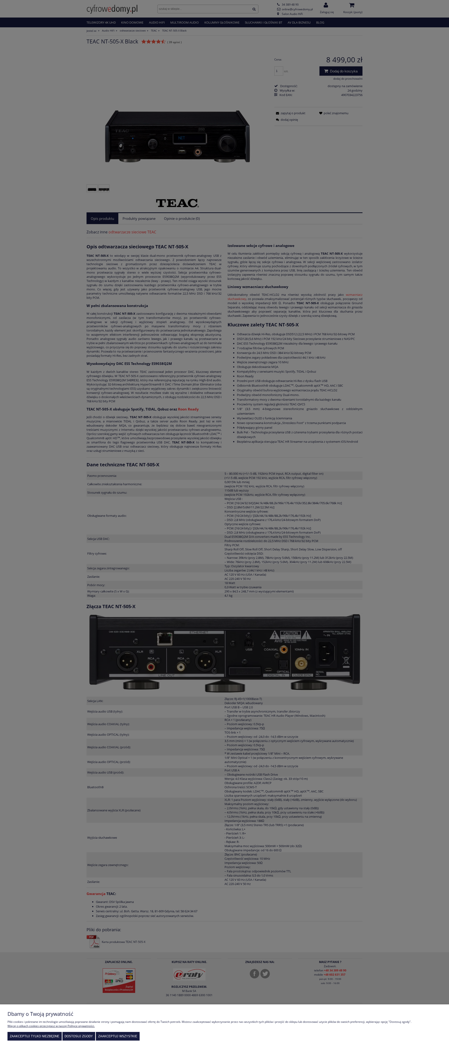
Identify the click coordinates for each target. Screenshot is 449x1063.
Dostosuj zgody (79, 1036)
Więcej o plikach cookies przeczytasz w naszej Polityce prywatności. (51, 1026)
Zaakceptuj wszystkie (117, 1036)
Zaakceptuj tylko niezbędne (34, 1036)
